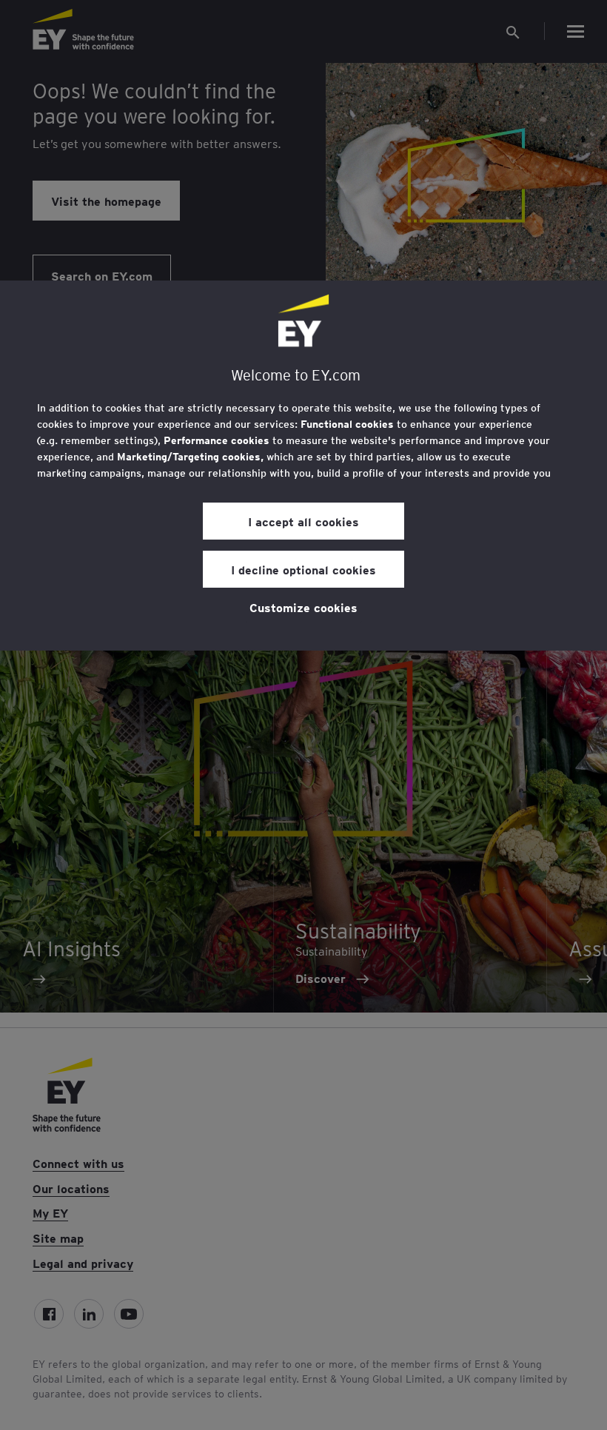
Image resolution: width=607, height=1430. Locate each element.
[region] (303, 466)
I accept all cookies (303, 521)
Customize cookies (303, 607)
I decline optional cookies (303, 569)
